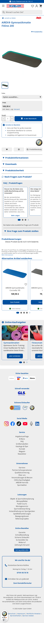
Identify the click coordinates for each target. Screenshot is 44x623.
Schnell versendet (22, 388)
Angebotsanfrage (22, 436)
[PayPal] (25, 378)
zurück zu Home (10, 18)
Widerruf (22, 542)
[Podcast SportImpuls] (31, 423)
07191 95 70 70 (22, 573)
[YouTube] (25, 423)
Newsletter (22, 454)
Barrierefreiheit (15, 616)
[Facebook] (12, 423)
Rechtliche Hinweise (33, 614)
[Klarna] (32, 378)
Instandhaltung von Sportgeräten (22, 511)
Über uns (22, 475)
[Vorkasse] (11, 378)
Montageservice (22, 506)
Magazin (22, 451)
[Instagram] (6, 423)
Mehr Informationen (7, 255)
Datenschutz (11, 614)
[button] (22, 157)
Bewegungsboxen (22, 516)
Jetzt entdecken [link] (14, 356)
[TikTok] (19, 423)
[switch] (4, 620)
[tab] (5, 85)
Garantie (22, 532)
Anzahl (4, 115)
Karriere (22, 467)
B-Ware (22, 439)
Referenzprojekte (22, 519)
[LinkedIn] (37, 424)
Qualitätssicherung (22, 472)
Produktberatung (35, 149)
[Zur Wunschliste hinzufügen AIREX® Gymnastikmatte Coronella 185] (25, 284)
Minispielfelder (22, 501)
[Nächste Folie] (28, 220)
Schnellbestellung (22, 535)
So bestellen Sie (22, 540)
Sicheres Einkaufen (22, 402)
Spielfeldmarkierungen (22, 514)
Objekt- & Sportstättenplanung (22, 499)
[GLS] (22, 393)
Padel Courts (22, 504)
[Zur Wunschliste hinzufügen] (7, 149)
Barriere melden (28, 616)
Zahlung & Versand (22, 545)
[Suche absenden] (3, 12)
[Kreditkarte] (18, 378)
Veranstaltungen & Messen (22, 477)
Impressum (21, 614)
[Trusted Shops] (32, 407)
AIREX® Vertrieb (22, 482)
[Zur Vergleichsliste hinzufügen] (19, 149)
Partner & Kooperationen (22, 470)
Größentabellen (22, 444)
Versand (17, 109)
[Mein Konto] (37, 6)
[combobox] (22, 12)
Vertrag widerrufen (22, 550)
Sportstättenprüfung (22, 509)
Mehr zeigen (15, 215)
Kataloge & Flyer (22, 446)
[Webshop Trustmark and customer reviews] (19, 407)
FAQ (22, 441)
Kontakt (22, 449)
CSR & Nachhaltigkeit (22, 480)
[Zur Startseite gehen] (15, 6)
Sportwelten (22, 485)
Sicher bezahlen (22, 373)
